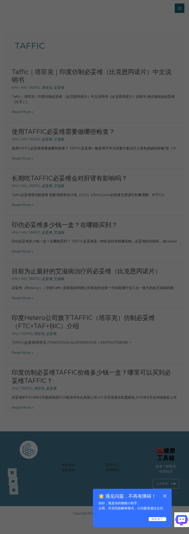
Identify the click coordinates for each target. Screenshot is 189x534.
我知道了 (157, 519)
